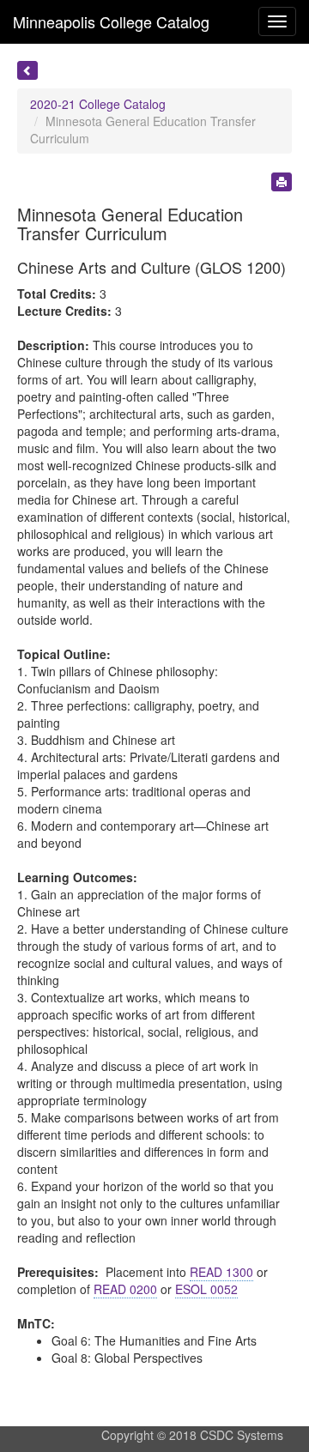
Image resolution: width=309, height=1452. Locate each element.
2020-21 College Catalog (98, 103)
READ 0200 (125, 1289)
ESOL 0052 (206, 1289)
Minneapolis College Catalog (111, 21)
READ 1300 (221, 1271)
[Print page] (281, 181)
